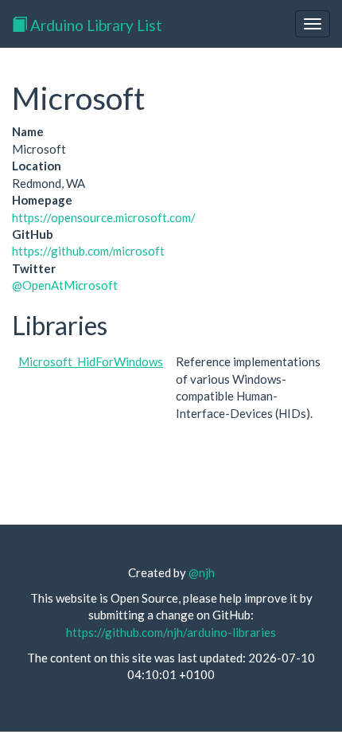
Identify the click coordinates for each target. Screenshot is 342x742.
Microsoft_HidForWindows (90, 361)
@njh (201, 572)
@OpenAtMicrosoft (65, 285)
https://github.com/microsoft (88, 251)
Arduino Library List (94, 25)
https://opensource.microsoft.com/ (104, 217)
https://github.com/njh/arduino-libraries (171, 632)
